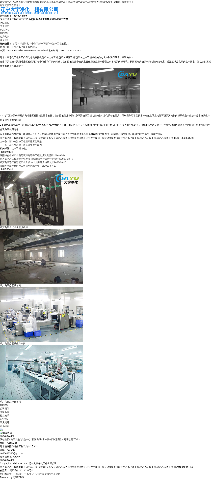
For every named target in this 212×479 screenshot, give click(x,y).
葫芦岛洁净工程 (50, 1)
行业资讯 (24, 43)
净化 (24, 148)
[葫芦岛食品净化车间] (41, 372)
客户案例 (4, 36)
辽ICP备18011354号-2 (21, 470)
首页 (14, 43)
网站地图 (68, 439)
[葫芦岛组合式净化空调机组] (41, 198)
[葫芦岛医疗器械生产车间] (41, 314)
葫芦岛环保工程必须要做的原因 (25, 144)
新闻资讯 (4, 33)
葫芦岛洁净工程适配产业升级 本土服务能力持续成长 (33, 162)
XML (76, 439)
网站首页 (4, 22)
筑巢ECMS (18, 477)
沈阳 (18, 473)
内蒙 (47, 473)
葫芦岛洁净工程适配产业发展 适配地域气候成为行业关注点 (36, 158)
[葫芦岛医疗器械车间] (41, 256)
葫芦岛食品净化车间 (10, 401)
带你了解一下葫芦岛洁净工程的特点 (50, 43)
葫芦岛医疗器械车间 (10, 285)
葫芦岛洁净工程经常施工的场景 (25, 141)
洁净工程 (16, 148)
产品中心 (4, 29)
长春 (29, 473)
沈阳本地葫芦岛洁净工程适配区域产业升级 (28, 165)
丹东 (34, 473)
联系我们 (4, 40)
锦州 (58, 473)
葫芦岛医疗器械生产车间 (13, 343)
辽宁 (24, 473)
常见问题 (4, 422)
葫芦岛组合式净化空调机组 (14, 227)
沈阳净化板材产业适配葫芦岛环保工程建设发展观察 (33, 155)
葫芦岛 (40, 473)
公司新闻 (4, 408)
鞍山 (52, 473)
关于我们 (4, 26)
